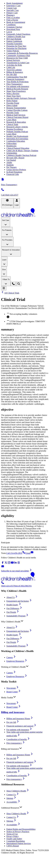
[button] (25, 621)
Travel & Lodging (14, 70)
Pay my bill (11, 722)
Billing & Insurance (14, 72)
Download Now (13, 29)
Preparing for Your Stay (16, 46)
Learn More (11, 120)
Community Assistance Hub (18, 55)
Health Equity (12, 605)
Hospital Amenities (14, 44)
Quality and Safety (14, 839)
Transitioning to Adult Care (17, 63)
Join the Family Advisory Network (21, 98)
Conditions (11, 25)
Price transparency (14, 743)
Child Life (10, 67)
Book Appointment (14, 3)
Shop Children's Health (16, 791)
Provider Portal (12, 103)
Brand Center (12, 692)
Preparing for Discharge (16, 48)
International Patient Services (18, 843)
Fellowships (11, 143)
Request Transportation (16, 108)
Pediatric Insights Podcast (17, 131)
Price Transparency (14, 84)
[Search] (18, 284)
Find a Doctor (12, 20)
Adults (9, 162)
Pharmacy (10, 15)
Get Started (11, 160)
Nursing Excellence (14, 129)
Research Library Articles (17, 127)
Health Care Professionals (17, 136)
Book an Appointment (15, 22)
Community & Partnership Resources (22, 53)
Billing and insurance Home (18, 718)
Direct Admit (11, 105)
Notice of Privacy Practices (17, 831)
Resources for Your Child (17, 58)
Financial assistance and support (19, 726)
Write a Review (12, 93)
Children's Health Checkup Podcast (21, 155)
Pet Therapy (11, 167)
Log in (9, 32)
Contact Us (11, 794)
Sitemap (9, 798)
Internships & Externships (17, 139)
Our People (11, 612)
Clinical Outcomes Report (17, 117)
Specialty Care (12, 10)
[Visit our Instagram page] (9, 563)
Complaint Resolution (15, 841)
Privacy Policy (12, 836)
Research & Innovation (16, 122)
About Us (10, 597)
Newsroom (11, 688)
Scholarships (11, 153)
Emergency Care (13, 5)
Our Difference (12, 608)
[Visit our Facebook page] (2, 563)
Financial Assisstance (15, 79)
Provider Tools (12, 112)
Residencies (11, 146)
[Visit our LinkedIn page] (15, 563)
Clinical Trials (12, 124)
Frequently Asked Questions (18, 34)
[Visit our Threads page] (18, 563)
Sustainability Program (15, 616)
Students (10, 165)
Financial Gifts (12, 174)
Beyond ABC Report (15, 158)
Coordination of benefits (16, 739)
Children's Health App (15, 36)
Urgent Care (11, 8)
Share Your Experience (16, 91)
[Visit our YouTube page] (12, 563)
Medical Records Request (17, 89)
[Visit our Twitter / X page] (5, 563)
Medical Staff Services (15, 115)
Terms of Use (12, 834)
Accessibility (11, 802)
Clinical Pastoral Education (17, 148)
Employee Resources (15, 661)
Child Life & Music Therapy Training (22, 150)
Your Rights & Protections (17, 82)
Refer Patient (11, 101)
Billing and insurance (12, 712)
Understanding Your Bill (16, 77)
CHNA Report (12, 846)
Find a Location (13, 17)
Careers (9, 657)
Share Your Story (13, 96)
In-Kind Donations (14, 172)
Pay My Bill (11, 74)
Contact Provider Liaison (16, 110)
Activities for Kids (14, 65)
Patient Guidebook (14, 41)
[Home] (25, 212)
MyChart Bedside (13, 39)
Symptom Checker (14, 27)
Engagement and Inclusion (17, 601)
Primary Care (12, 13)
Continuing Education (15, 141)
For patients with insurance (17, 86)
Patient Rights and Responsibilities (20, 829)
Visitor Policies (12, 51)
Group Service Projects (16, 169)
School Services (13, 60)
